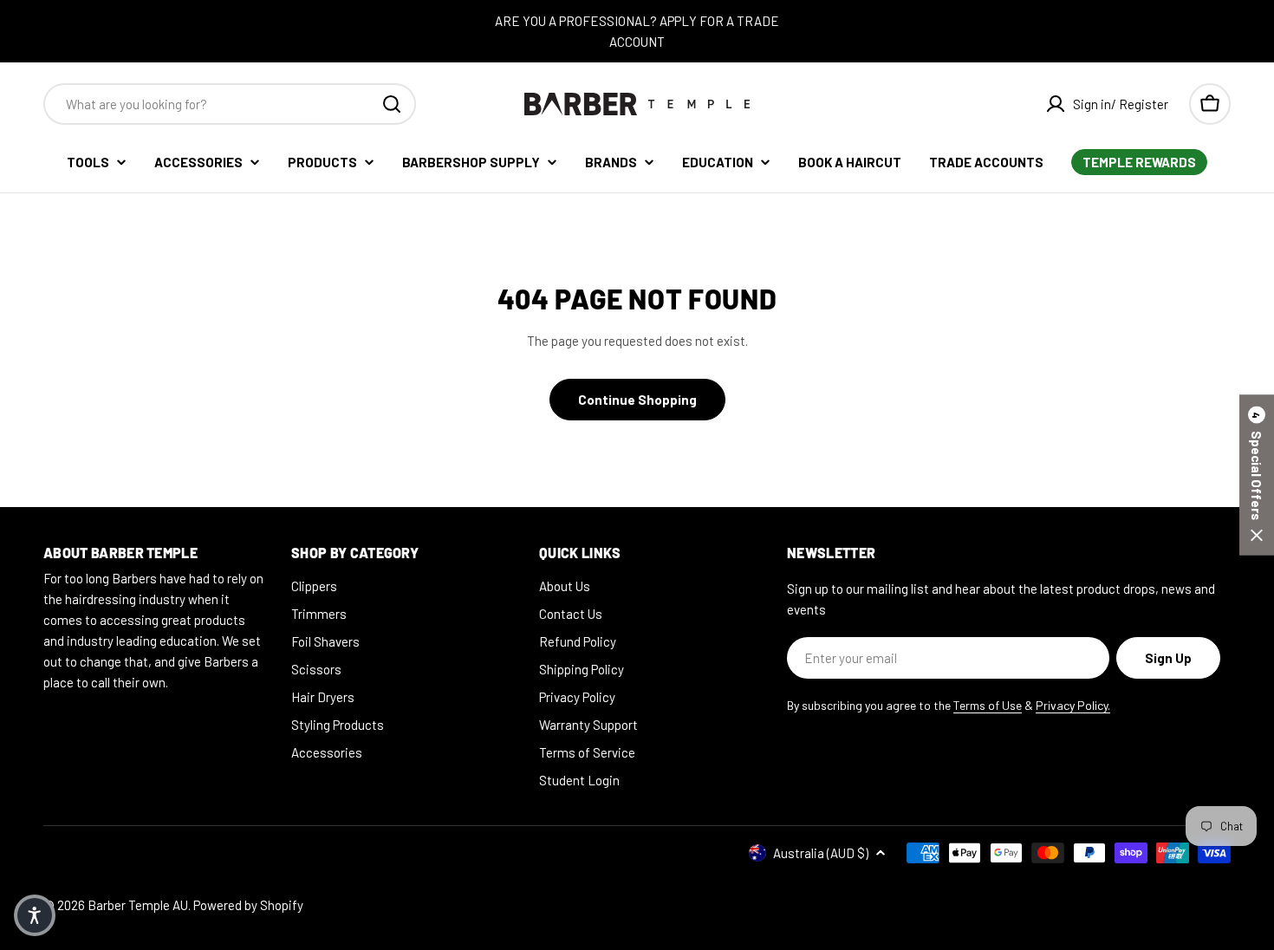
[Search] (391, 104)
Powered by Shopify (248, 905)
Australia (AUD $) (820, 853)
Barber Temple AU (138, 905)
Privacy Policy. (1073, 705)
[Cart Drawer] (1210, 104)
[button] (1256, 475)
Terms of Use (987, 705)
